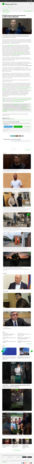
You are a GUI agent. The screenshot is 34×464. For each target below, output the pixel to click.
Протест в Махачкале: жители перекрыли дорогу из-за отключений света (14, 411)
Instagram (27, 108)
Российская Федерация (10, 8)
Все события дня (29, 343)
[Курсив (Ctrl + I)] (13, 141)
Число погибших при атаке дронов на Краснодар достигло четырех (9, 335)
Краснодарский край (28, 7)
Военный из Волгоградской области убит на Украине (24, 342)
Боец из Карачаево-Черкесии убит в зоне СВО (9, 338)
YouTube (5, 111)
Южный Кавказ (17, 9)
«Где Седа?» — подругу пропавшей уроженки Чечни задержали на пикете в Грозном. (16, 386)
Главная (3, 12)
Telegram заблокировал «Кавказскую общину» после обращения (7, 446)
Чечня (9, 9)
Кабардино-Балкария (13, 7)
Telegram (23, 106)
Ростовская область (16, 8)
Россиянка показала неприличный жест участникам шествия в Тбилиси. (25, 446)
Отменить (27, 149)
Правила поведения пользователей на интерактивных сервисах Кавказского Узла (19, 460)
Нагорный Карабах (4, 8)
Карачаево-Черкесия (22, 7)
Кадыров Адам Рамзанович (7, 310)
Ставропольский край (5, 9)
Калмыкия (18, 7)
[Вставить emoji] (19, 141)
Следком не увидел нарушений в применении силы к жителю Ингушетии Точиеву (16, 188)
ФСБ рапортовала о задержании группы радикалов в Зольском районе (24, 338)
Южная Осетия (12, 9)
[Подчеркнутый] (15, 141)
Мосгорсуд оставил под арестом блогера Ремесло (11, 169)
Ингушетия (9, 7)
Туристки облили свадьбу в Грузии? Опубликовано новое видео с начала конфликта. (16, 435)
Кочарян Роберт (5, 291)
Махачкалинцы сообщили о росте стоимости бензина (11, 228)
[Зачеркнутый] (17, 141)
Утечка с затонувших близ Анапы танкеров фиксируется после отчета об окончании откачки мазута (9, 357)
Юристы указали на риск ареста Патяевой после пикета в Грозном (14, 207)
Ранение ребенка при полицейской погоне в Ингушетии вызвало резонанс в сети (24, 357)
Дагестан (6, 7)
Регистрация (14, 149)
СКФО (27, 8)
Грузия (3, 7)
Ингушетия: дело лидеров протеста (17, 101)
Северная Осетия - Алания (23, 8)
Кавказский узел (10, 45)
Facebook (23, 108)
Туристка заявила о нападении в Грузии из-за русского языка (16, 446)
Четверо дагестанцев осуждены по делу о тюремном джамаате (24, 335)
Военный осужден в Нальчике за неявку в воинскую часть (12, 267)
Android (15, 104)
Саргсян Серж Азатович (7, 328)
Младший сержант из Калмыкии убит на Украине (9, 342)
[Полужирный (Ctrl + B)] (12, 141)
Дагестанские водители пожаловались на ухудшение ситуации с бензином (15, 247)
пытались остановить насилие (18, 53)
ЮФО (20, 9)
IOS (17, 104)
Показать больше (17, 450)
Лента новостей (7, 12)
